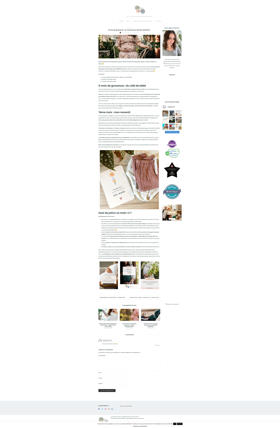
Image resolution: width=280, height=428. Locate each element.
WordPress (123, 418)
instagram (111, 115)
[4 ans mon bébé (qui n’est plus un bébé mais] (179, 120)
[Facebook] (99, 408)
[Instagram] (105, 408)
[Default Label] (109, 408)
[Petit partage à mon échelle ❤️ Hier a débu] (172, 127)
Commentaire (102, 355)
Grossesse (129, 27)
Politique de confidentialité (126, 406)
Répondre (157, 345)
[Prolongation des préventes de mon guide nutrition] (179, 127)
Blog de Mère (126, 32)
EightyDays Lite (132, 418)
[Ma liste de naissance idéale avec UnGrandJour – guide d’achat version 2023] (108, 314)
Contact (128, 21)
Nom (100, 372)
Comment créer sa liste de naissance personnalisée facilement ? (151, 325)
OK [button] (174, 423)
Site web (100, 383)
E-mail (100, 378)
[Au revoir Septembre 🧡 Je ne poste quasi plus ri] (172, 113)
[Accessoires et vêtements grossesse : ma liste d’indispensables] (129, 314)
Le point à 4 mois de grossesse (108, 79)
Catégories (158, 21)
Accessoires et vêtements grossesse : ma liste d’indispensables (129, 325)
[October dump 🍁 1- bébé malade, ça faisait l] (165, 113)
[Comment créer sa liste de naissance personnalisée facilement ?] (150, 314)
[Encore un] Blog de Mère (124, 416)
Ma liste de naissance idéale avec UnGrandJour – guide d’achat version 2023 (108, 325)
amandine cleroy (106, 340)
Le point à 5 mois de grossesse (108, 81)
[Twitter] (102, 408)
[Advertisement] (173, 86)
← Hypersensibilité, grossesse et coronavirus (111, 297)
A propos (121, 21)
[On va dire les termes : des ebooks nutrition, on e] (179, 113)
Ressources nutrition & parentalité (143, 21)
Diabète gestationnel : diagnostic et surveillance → (145, 297)
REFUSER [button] (180, 423)
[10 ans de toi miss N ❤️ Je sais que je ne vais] (172, 120)
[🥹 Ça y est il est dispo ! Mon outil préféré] (165, 120)
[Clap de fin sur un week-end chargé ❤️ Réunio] (165, 127)
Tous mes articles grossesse (108, 77)
